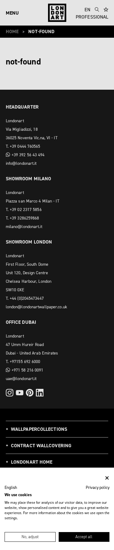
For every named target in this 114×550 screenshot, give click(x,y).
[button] (11, 487)
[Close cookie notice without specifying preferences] (107, 478)
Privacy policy (97, 487)
